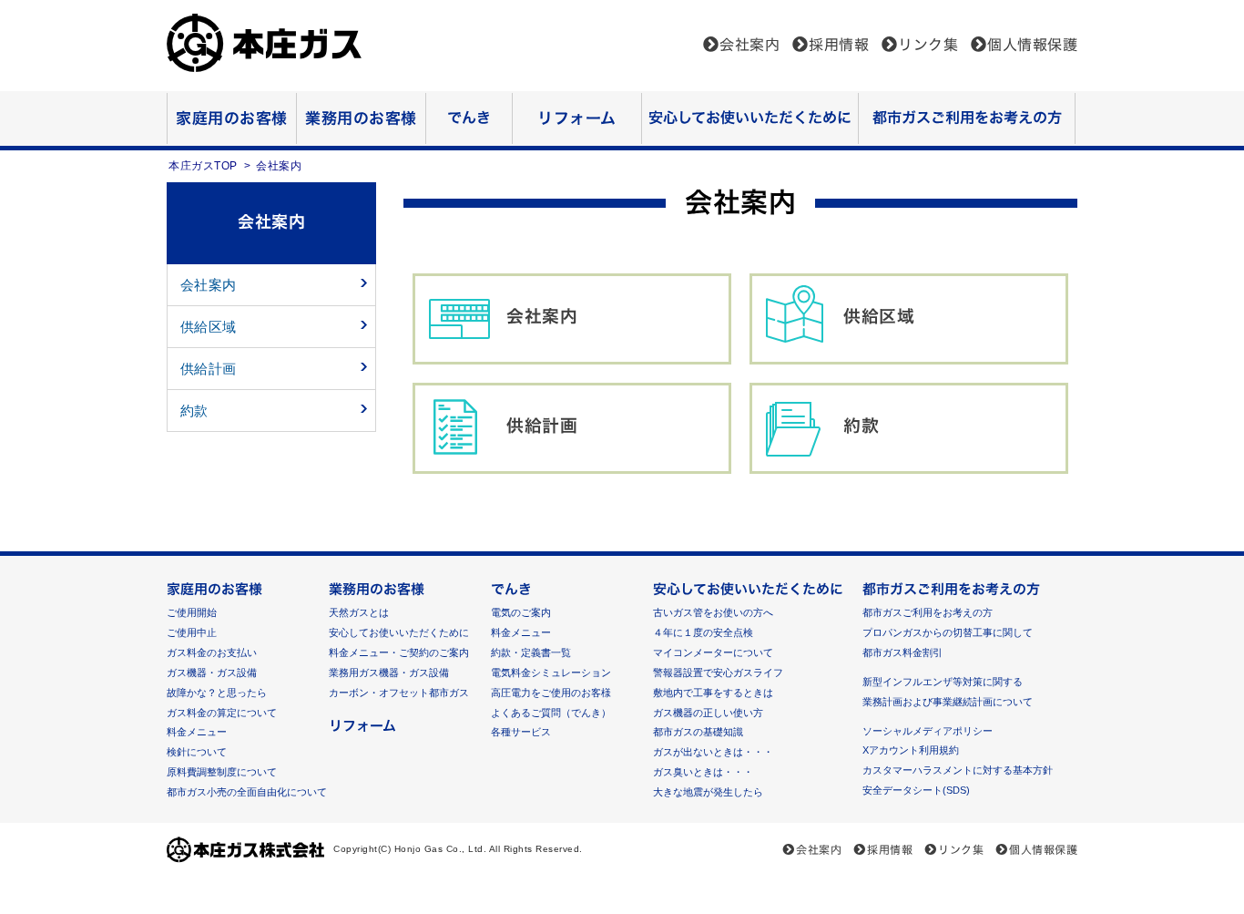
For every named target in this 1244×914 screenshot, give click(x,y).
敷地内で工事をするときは (713, 692)
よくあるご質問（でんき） (551, 712)
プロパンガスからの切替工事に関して (947, 632)
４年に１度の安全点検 (703, 632)
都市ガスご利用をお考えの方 (967, 117)
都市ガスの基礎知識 (698, 731)
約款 (861, 425)
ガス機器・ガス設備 (212, 672)
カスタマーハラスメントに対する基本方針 (957, 770)
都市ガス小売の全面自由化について (247, 791)
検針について (197, 751)
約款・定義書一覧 (531, 652)
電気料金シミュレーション (551, 672)
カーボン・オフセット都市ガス (399, 692)
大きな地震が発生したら (708, 791)
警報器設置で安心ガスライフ (718, 672)
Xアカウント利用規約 (910, 750)
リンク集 (928, 44)
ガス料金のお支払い (212, 652)
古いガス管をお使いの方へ (713, 612)
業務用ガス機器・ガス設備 (389, 672)
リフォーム (577, 118)
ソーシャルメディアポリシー (927, 730)
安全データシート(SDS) (916, 790)
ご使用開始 (192, 612)
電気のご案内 (521, 612)
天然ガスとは (359, 612)
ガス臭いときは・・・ (703, 771)
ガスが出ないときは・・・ (713, 751)
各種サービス (521, 731)
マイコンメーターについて (713, 652)
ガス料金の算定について (222, 712)
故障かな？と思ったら (217, 692)
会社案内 (749, 44)
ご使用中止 (192, 632)
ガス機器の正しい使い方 (708, 712)
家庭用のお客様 (232, 118)
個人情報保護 (1032, 44)
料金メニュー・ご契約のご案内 (399, 652)
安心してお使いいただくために (749, 117)
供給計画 (541, 425)
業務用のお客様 (361, 118)
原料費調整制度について (222, 771)
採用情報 (839, 44)
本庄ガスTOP (203, 165)
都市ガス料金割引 (902, 652)
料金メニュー (197, 731)
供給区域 (878, 315)
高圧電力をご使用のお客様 (551, 692)
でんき (469, 117)
